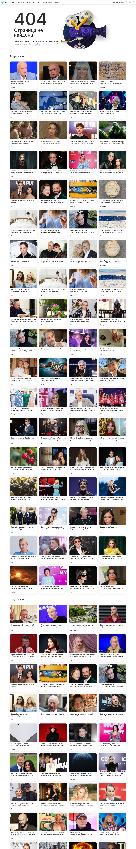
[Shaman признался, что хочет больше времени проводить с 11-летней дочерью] (83, 402)
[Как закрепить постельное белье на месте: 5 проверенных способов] (23, 224)
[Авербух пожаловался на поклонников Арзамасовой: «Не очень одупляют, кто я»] (53, 194)
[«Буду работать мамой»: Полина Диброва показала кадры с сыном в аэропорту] (112, 432)
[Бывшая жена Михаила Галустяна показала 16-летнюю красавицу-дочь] (53, 432)
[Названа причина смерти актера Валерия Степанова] (112, 372)
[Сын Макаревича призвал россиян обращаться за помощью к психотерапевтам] (83, 313)
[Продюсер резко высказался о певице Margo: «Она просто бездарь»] (53, 639)
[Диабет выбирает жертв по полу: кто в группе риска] (112, 343)
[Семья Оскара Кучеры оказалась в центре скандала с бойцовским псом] (53, 164)
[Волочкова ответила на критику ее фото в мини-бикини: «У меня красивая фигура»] (112, 737)
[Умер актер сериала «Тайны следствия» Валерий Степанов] (83, 610)
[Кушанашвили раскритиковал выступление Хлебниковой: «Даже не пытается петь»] (53, 767)
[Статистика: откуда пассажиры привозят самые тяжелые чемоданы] (83, 194)
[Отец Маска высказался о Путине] (53, 343)
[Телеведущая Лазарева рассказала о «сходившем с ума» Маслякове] (83, 639)
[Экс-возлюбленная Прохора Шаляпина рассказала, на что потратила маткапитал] (112, 550)
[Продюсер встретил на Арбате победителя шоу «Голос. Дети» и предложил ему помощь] (23, 767)
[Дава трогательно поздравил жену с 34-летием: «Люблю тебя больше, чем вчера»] (53, 521)
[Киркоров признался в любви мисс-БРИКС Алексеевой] (112, 639)
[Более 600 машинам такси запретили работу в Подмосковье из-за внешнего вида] (53, 372)
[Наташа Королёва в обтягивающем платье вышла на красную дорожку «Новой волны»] (112, 580)
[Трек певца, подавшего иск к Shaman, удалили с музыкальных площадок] (53, 737)
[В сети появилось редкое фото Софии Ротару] (83, 343)
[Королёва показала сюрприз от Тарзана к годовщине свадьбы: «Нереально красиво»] (112, 164)
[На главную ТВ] (5, 2)
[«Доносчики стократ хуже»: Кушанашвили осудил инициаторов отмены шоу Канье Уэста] (83, 669)
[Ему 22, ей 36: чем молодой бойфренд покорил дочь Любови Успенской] (53, 610)
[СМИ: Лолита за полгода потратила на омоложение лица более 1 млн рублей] (53, 580)
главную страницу (34, 45)
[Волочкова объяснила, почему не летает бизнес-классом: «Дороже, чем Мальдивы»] (23, 550)
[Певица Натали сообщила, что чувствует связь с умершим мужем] (53, 402)
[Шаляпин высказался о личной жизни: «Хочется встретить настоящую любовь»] (83, 826)
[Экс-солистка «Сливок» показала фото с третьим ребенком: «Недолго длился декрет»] (23, 610)
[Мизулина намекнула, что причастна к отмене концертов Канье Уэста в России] (112, 767)
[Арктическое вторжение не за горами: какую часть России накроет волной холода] (112, 224)
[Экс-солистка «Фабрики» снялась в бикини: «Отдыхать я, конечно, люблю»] (23, 639)
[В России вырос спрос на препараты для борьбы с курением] (53, 224)
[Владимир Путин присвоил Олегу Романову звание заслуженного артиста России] (23, 313)
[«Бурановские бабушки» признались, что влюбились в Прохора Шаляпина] (112, 402)
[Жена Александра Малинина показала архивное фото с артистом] (83, 253)
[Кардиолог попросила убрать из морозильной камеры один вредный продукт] (53, 461)
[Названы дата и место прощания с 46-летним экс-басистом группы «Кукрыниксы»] (53, 105)
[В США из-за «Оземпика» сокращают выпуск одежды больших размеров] (23, 402)
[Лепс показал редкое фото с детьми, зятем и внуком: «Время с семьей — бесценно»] (83, 550)
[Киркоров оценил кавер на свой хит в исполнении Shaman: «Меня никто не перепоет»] (83, 372)
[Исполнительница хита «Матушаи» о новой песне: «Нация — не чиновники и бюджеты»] (83, 164)
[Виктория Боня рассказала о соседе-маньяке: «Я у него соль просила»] (83, 580)
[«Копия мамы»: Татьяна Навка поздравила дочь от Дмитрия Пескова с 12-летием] (23, 164)
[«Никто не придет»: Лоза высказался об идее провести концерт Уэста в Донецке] (53, 699)
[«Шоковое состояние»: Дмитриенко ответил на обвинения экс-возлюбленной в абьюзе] (23, 253)
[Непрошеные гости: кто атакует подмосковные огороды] (23, 135)
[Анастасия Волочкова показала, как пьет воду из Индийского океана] (23, 343)
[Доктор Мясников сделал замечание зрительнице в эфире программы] (53, 550)
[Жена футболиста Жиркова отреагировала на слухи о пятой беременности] (23, 372)
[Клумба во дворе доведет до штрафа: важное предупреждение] (53, 313)
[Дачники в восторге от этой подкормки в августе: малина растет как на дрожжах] (23, 461)
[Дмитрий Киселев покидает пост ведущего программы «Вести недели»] (53, 75)
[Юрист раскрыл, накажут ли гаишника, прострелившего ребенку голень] (23, 699)
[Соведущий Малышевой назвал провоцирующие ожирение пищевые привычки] (112, 194)
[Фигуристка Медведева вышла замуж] (23, 194)
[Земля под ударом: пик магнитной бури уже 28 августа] (23, 580)
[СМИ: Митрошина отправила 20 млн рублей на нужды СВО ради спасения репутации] (83, 461)
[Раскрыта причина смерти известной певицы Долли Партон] (53, 491)
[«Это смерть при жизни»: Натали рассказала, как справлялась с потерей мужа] (83, 75)
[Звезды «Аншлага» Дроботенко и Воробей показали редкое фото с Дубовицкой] (23, 432)
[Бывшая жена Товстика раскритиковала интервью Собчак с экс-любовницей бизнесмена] (112, 521)
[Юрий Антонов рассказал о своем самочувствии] (112, 105)
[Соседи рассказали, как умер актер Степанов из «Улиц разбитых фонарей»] (83, 699)
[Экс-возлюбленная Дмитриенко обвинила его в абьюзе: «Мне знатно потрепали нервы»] (83, 135)
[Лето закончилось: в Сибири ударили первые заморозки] (23, 491)
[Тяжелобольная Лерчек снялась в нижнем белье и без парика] (112, 669)
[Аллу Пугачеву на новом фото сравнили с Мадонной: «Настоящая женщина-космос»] (112, 699)
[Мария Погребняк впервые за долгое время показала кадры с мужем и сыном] (83, 432)
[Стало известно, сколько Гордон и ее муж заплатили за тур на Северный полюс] (83, 767)
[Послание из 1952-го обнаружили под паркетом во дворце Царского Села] (112, 75)
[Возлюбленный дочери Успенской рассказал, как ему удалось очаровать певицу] (23, 826)
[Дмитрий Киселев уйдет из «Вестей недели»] (23, 75)
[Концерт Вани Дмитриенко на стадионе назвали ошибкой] (83, 105)
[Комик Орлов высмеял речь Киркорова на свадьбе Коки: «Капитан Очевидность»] (83, 521)
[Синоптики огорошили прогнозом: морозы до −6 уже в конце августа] (112, 313)
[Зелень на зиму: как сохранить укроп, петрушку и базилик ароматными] (83, 737)
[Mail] (2, 2)
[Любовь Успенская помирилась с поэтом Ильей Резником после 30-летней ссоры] (112, 491)
